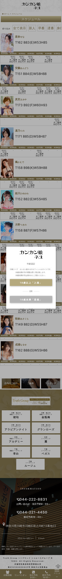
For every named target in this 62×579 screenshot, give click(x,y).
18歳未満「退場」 (31, 299)
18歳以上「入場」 (31, 282)
